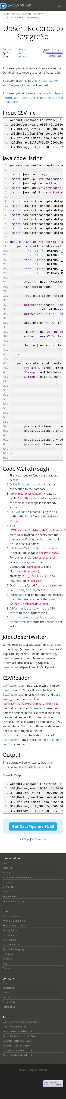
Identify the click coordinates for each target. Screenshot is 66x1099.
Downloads (9, 886)
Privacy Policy (9, 1002)
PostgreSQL (54, 55)
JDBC (46, 50)
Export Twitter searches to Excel (19, 1036)
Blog (5, 983)
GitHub (6, 997)
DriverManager (20, 484)
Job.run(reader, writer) (24, 617)
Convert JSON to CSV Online (17, 1040)
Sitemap (7, 968)
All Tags (24, 839)
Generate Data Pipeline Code (18, 1031)
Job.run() (30, 590)
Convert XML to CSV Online (17, 1045)
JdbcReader (17, 595)
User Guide (9, 934)
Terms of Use (10, 1006)
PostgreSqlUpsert (20, 85)
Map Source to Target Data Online (20, 1021)
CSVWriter (16, 608)
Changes (7, 882)
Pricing (6, 872)
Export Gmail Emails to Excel (17, 1055)
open (43, 694)
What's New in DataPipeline (17, 877)
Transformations (11, 944)
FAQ (5, 963)
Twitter (6, 992)
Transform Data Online (14, 1026)
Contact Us (8, 987)
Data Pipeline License (14, 901)
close (57, 694)
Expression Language (14, 949)
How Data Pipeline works (16, 925)
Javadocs (7, 958)
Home (6, 14)
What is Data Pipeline (14, 920)
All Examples (39, 839)
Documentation (21, 14)
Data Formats (9, 939)
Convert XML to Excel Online (17, 1050)
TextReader (10, 694)
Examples (39, 14)
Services (7, 891)
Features (7, 867)
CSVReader (19, 512)
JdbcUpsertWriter (46, 81)
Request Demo (10, 896)
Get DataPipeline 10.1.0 (33, 826)
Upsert (57, 50)
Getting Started (10, 930)
